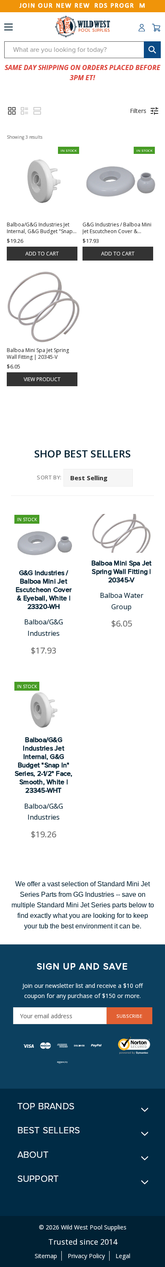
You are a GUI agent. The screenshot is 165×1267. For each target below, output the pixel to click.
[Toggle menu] (8, 28)
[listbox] (98, 478)
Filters (138, 111)
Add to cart (42, 253)
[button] (12, 111)
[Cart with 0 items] (156, 27)
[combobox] (82, 49)
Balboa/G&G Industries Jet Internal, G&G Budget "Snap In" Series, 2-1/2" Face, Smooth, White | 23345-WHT (44, 765)
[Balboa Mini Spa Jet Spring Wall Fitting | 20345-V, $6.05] (121, 533)
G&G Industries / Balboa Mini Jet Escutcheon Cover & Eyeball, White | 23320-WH (44, 590)
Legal (123, 1256)
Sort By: (49, 477)
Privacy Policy (86, 1256)
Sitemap (46, 1256)
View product (42, 379)
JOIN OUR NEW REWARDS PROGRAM (82, 6)
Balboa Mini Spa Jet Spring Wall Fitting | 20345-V (121, 572)
